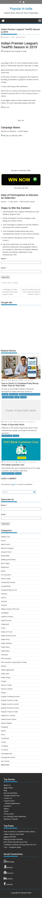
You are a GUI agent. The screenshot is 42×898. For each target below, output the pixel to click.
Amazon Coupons (7, 548)
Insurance (5, 394)
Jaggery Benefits (10, 837)
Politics (3, 693)
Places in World (6, 689)
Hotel (3, 628)
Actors (3, 540)
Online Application (8, 397)
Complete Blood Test (9, 590)
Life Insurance (14, 394)
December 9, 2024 (9, 462)
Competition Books (8, 582)
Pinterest (9, 873)
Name (4, 258)
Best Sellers (5, 563)
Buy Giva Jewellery (10, 793)
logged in (14, 484)
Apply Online (8, 788)
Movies (3, 666)
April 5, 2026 (7, 380)
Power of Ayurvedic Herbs (21, 410)
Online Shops (6, 677)
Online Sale (5, 673)
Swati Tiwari (21, 37)
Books (3, 571)
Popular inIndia (18, 380)
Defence (4, 594)
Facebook (9, 884)
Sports (10, 283)
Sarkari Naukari (6, 723)
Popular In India (21, 9)
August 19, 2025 (8, 422)
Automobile (5, 556)
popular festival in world (10, 708)
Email (3, 268)
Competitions (6, 586)
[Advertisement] (21, 326)
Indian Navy (5, 647)
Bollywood (5, 567)
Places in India (6, 685)
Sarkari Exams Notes (8, 719)
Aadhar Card (5, 537)
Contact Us (8, 798)
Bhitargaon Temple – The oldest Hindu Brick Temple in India (10, 291)
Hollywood (5, 624)
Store (3, 734)
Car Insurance (6, 575)
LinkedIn (9, 879)
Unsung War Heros (8, 757)
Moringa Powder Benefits (13, 839)
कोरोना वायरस (5, 765)
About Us (7, 785)
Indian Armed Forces (8, 635)
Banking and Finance (8, 473)
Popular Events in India (9, 700)
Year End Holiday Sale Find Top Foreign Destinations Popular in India (31, 291)
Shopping (4, 727)
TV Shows (4, 750)
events (5, 283)
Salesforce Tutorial (8, 715)
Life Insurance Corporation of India (29, 394)
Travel (3, 742)
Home (6, 811)
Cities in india (5, 578)
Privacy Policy (9, 814)
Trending (15, 283)
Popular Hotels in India (9, 712)
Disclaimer (7, 806)
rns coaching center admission (15, 816)
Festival (4, 601)
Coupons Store (9, 801)
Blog (5, 790)
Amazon (10, 867)
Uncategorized (6, 753)
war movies (5, 761)
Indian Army (5, 639)
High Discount (6, 620)
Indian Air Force (6, 632)
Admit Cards (5, 544)
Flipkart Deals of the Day (10, 609)
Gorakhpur (5, 613)
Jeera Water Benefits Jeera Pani (15, 842)
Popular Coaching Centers (10, 696)
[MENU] (39, 20)
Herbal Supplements (12, 803)
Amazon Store (6, 552)
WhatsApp (10, 862)
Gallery (6, 808)
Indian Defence (6, 643)
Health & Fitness (7, 436)
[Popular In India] (3, 20)
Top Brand (5, 738)
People (17, 397)
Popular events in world (10, 704)
